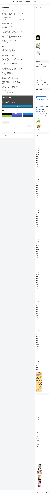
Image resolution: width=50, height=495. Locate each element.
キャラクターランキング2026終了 (41, 82)
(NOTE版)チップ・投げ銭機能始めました (42, 85)
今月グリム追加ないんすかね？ (41, 64)
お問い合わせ (40, 492)
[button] (28, 116)
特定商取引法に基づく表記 (35, 492)
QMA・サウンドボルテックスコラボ (41, 69)
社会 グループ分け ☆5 (40, 113)
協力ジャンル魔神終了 (39, 78)
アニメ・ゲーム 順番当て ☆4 (41, 102)
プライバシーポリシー (46, 492)
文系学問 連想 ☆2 (38, 109)
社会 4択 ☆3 (38, 94)
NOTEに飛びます (17, 106)
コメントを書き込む (17, 132)
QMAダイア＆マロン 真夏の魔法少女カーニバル (42, 67)
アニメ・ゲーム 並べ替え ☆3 (41, 96)
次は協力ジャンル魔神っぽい (40, 80)
